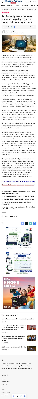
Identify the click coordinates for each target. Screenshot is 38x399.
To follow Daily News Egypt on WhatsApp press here (18, 181)
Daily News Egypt (10, 31)
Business (5, 12)
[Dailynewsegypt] (13, 2)
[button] (3, 2)
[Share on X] (9, 26)
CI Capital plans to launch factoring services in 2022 (19, 199)
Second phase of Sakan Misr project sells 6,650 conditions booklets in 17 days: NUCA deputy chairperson (14, 327)
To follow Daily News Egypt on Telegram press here (18, 185)
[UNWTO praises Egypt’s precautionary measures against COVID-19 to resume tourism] (31, 338)
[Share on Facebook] (6, 26)
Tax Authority (13, 216)
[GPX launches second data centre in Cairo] (31, 348)
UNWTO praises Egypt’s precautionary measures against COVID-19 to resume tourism (13, 338)
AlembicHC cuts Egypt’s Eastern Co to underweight (19, 196)
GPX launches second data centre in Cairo (14, 347)
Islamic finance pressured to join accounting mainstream (18, 319)
